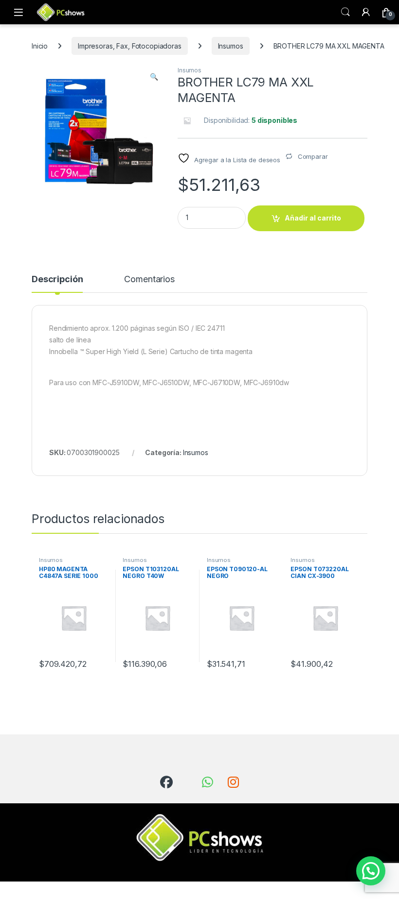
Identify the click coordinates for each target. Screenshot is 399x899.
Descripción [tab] (57, 279)
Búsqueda (345, 12)
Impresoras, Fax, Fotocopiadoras (129, 46)
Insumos (230, 46)
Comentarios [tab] (149, 279)
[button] (154, 77)
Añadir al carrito (313, 218)
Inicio (40, 46)
